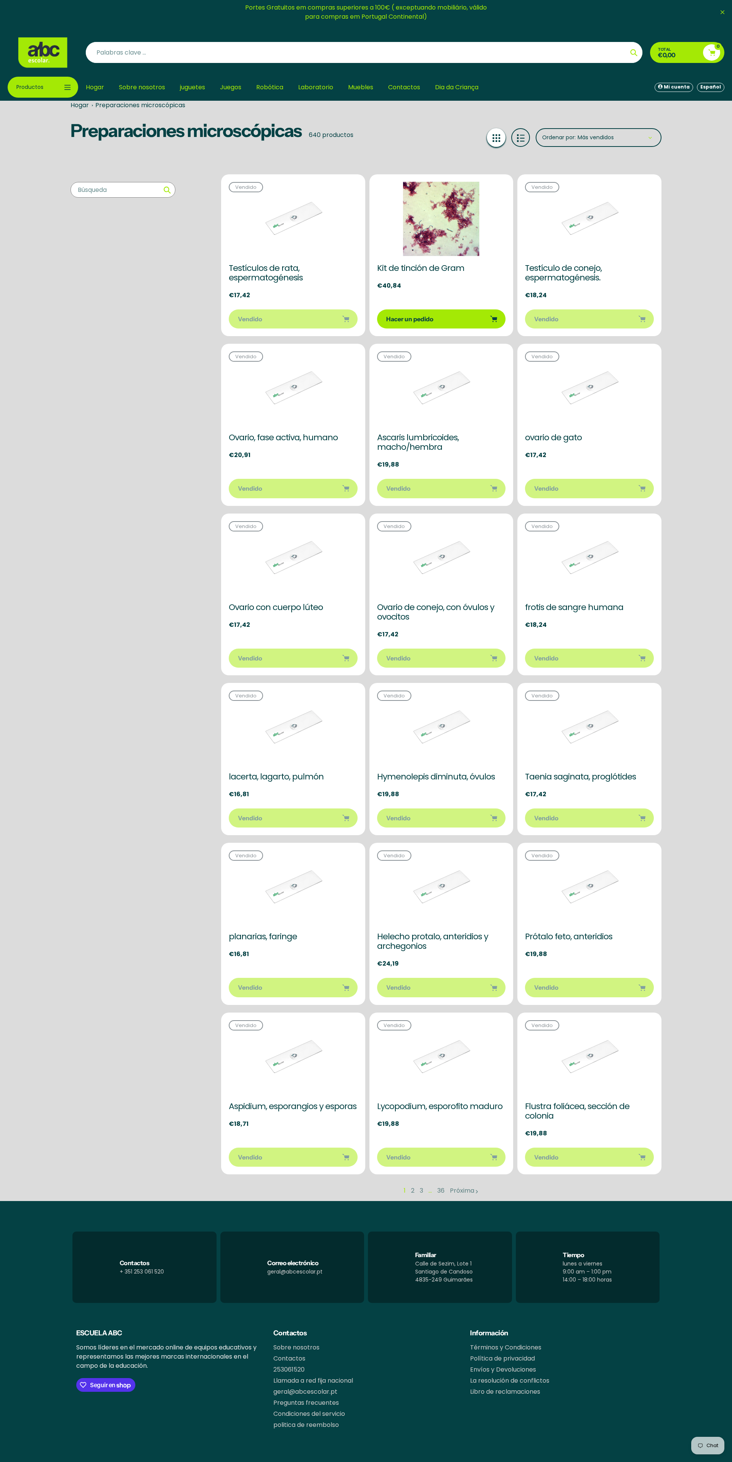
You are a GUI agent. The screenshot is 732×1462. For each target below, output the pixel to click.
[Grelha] (496, 137)
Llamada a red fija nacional (313, 1380)
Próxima (462, 1190)
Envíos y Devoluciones (503, 1369)
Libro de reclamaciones (505, 1391)
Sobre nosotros (296, 1347)
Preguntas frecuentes (306, 1402)
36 (441, 1190)
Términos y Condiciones (505, 1347)
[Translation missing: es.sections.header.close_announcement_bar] (722, 12)
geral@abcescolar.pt (305, 1391)
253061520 (289, 1369)
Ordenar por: (559, 137)
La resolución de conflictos (509, 1380)
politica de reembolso (306, 1424)
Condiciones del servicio (309, 1413)
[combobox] (123, 190)
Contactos (289, 1358)
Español (710, 87)
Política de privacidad (502, 1358)
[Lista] (520, 137)
